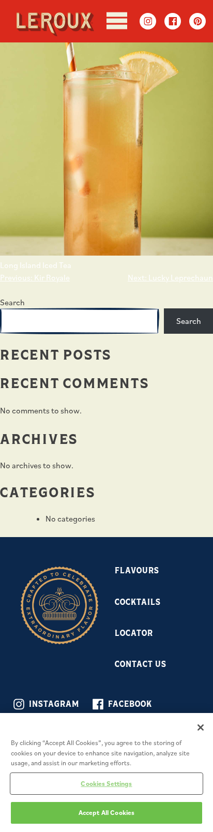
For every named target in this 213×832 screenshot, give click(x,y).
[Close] (200, 727)
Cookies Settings (106, 783)
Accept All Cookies (106, 812)
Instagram (148, 21)
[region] (106, 772)
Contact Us (140, 664)
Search (12, 302)
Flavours (137, 570)
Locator (134, 632)
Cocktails (138, 601)
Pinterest (197, 21)
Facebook (172, 21)
